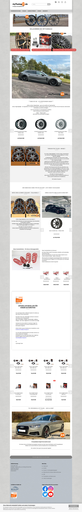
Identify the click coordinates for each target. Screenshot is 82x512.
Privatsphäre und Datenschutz (49, 476)
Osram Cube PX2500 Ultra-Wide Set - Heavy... (18, 367)
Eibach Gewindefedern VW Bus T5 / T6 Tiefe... (57, 278)
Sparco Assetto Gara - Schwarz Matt (56, 230)
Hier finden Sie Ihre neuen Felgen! (20, 49)
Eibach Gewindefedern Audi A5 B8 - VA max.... (47, 278)
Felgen (24, 11)
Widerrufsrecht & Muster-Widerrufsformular (52, 472)
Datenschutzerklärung (21, 509)
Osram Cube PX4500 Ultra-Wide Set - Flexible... (48, 367)
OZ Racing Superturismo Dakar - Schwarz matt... (20, 132)
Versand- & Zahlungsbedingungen (50, 470)
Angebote (45, 11)
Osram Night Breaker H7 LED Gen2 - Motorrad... (18, 394)
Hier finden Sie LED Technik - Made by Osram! (43, 49)
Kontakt (44, 468)
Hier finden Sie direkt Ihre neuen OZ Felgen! (64, 49)
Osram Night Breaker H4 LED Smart (48, 394)
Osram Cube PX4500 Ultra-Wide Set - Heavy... (33, 367)
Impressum (45, 466)
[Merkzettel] (62, 2)
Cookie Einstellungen (47, 478)
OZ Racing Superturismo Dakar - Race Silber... (61, 132)
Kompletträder (32, 11)
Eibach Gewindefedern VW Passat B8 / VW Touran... (67, 278)
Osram (39, 11)
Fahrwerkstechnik (16, 11)
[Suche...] (49, 4)
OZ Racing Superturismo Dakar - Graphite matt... (40, 132)
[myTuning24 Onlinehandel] (20, 5)
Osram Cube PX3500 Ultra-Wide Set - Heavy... (63, 367)
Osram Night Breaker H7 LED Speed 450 (33, 394)
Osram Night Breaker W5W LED (63, 394)
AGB (44, 474)
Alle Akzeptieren (73, 506)
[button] (55, 2)
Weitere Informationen (73, 508)
